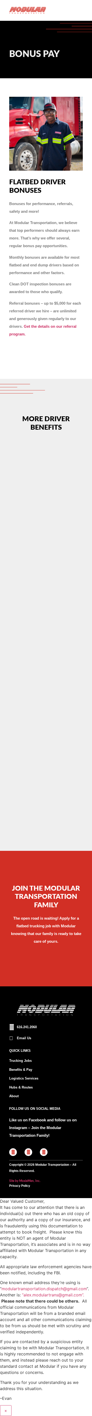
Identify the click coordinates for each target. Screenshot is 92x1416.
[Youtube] (44, 1152)
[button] (78, 10)
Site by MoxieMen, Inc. (24, 1180)
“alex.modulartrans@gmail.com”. (53, 1294)
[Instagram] (28, 1152)
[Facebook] (13, 1152)
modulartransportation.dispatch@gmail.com (44, 1288)
